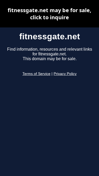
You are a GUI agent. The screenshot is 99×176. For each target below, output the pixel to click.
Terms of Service (36, 74)
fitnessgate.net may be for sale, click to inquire (49, 14)
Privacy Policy (65, 74)
